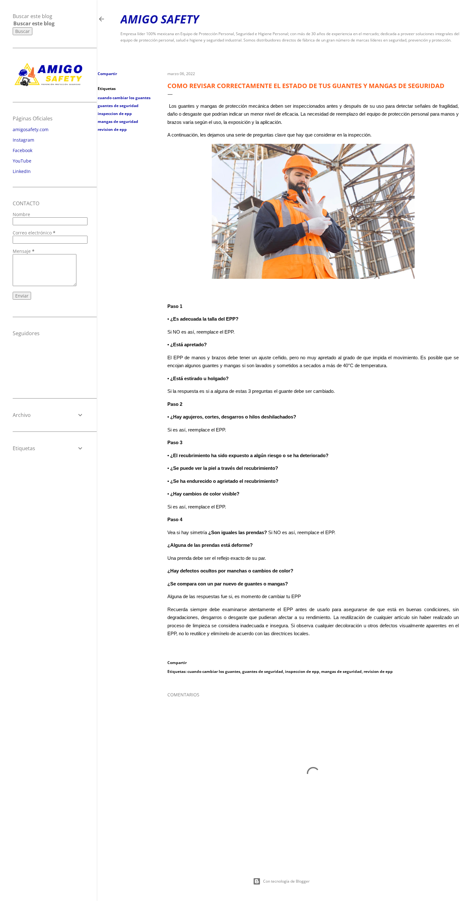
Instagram (23, 140)
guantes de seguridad (118, 105)
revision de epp (112, 129)
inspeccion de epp (115, 113)
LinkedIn (22, 171)
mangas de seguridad (118, 121)
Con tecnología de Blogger (286, 881)
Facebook (22, 150)
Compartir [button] (107, 73)
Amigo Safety (159, 19)
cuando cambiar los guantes (124, 97)
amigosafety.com (31, 129)
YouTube (22, 161)
